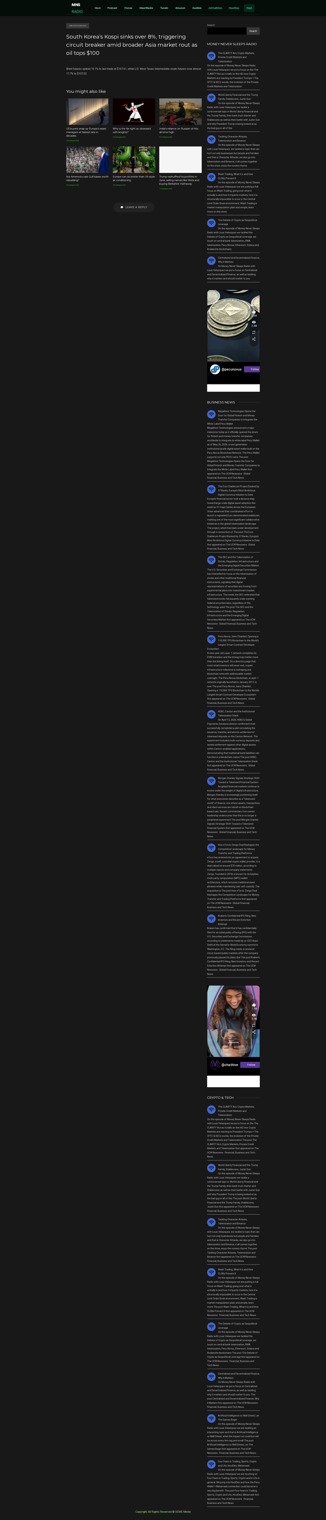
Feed (249, 7)
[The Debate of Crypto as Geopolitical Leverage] (211, 223)
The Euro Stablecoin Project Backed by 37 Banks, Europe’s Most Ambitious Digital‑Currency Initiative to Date (238, 490)
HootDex (234, 7)
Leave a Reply (136, 207)
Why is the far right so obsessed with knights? (134, 111)
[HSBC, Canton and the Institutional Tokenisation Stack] (211, 714)
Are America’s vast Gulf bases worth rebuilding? (87, 159)
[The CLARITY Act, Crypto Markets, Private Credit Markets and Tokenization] (211, 56)
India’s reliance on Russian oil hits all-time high (180, 111)
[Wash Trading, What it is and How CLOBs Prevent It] (211, 177)
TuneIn (164, 7)
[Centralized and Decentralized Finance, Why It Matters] (211, 260)
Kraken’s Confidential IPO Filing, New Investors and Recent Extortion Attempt (237, 919)
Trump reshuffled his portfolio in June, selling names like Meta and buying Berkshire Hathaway (180, 159)
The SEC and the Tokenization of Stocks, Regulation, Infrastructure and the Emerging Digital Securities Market (238, 561)
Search (211, 25)
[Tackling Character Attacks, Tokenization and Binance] (211, 139)
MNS (77, 8)
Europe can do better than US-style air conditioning (134, 159)
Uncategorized (77, 26)
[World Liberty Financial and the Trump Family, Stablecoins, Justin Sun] (211, 98)
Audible (197, 7)
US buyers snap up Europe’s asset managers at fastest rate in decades (87, 111)
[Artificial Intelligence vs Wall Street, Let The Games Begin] (211, 1418)
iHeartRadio (146, 7)
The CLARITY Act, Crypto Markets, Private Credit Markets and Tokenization (236, 57)
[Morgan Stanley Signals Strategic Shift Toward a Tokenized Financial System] (211, 781)
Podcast (112, 7)
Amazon (180, 7)
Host (98, 7)
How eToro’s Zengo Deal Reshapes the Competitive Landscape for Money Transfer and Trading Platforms (238, 849)
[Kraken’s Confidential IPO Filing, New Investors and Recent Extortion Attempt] (211, 918)
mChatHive (215, 7)
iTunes (128, 7)
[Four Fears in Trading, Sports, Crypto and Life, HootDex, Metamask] (211, 1464)
